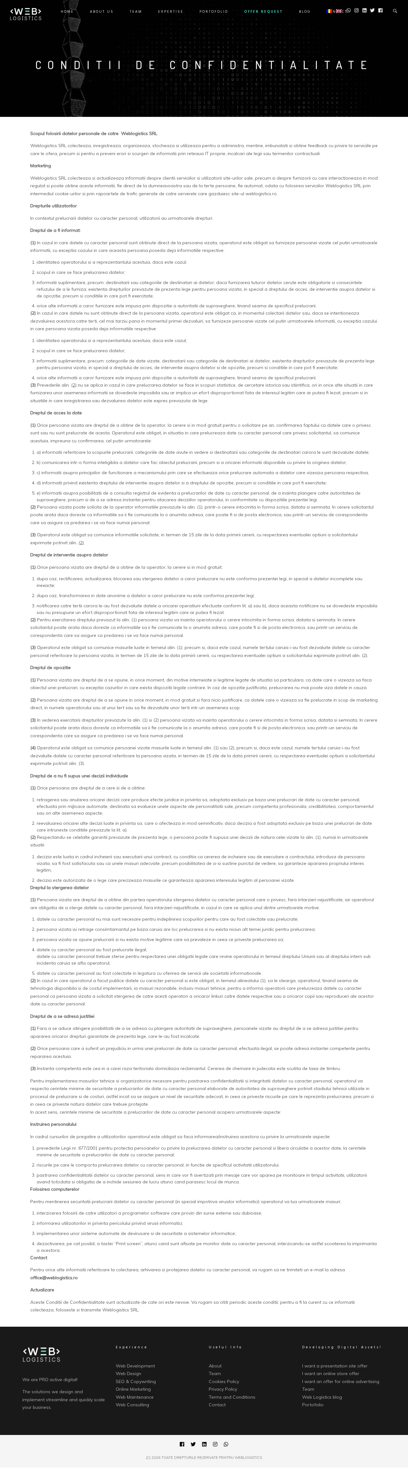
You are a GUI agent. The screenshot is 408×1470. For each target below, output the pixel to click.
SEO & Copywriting (136, 1381)
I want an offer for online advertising (340, 1381)
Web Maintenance (135, 1397)
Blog (305, 12)
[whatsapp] (226, 1445)
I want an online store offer (330, 1373)
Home (67, 12)
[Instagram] (215, 1445)
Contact (217, 1405)
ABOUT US (102, 12)
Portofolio (214, 12)
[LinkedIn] (204, 1445)
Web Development (135, 1366)
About (215, 1366)
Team (136, 12)
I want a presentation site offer (335, 1366)
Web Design (128, 1373)
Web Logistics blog (322, 1397)
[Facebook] (182, 1445)
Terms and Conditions (232, 1397)
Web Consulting (132, 1405)
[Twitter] (193, 1445)
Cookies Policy (224, 1381)
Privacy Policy (223, 1389)
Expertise (171, 12)
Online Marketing (133, 1389)
